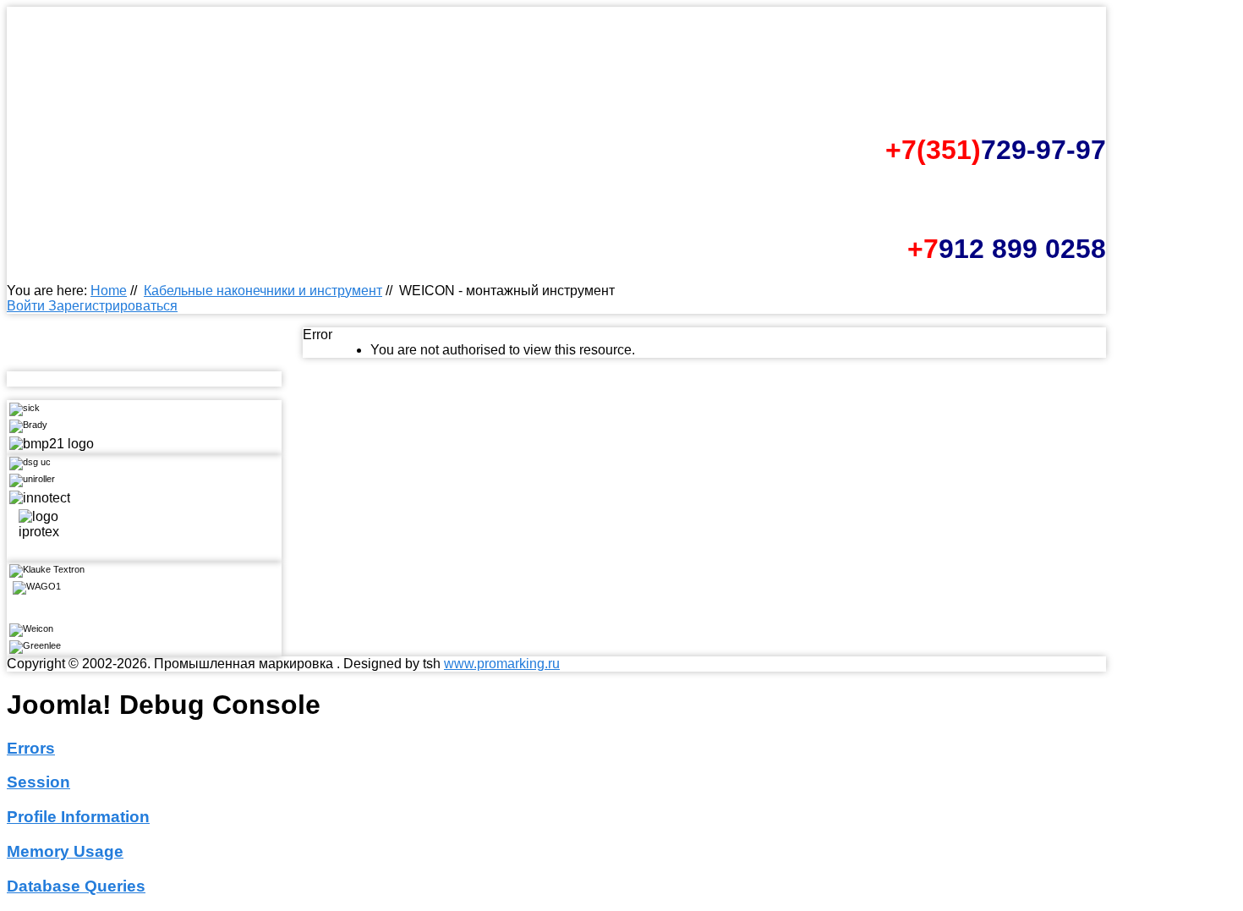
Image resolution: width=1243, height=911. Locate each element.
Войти (27, 306)
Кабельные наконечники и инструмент (263, 290)
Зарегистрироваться (113, 306)
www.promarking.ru (502, 663)
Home (108, 290)
